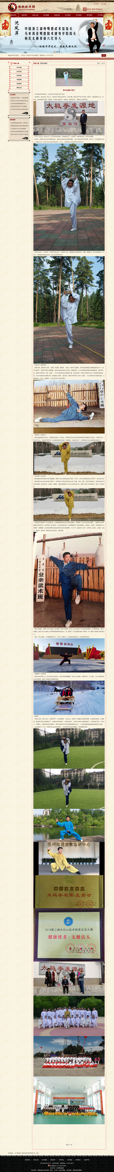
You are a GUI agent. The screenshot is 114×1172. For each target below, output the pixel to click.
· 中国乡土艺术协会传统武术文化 (19, 100)
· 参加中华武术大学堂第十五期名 (19, 134)
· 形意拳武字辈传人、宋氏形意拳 (19, 98)
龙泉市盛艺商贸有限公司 (28, 1153)
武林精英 (19, 79)
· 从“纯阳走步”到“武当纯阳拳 (18, 128)
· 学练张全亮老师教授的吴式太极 (19, 131)
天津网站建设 (60, 1168)
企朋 (37, 1153)
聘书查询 (89, 15)
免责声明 (86, 1160)
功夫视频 (46, 15)
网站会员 (19, 87)
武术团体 (78, 15)
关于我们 (100, 15)
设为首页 (96, 4)
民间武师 (19, 75)
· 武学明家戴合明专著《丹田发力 (19, 123)
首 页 (103, 63)
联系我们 (78, 1160)
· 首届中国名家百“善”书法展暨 (18, 106)
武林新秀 (19, 83)
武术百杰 (19, 71)
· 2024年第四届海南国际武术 (18, 103)
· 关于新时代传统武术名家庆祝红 (19, 109)
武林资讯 (24, 15)
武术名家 (19, 67)
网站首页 (13, 15)
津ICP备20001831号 (45, 1163)
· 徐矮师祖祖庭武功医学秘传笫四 (19, 125)
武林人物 (35, 15)
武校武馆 (57, 15)
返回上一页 (69, 1144)
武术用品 (68, 15)
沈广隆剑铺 (18, 1153)
